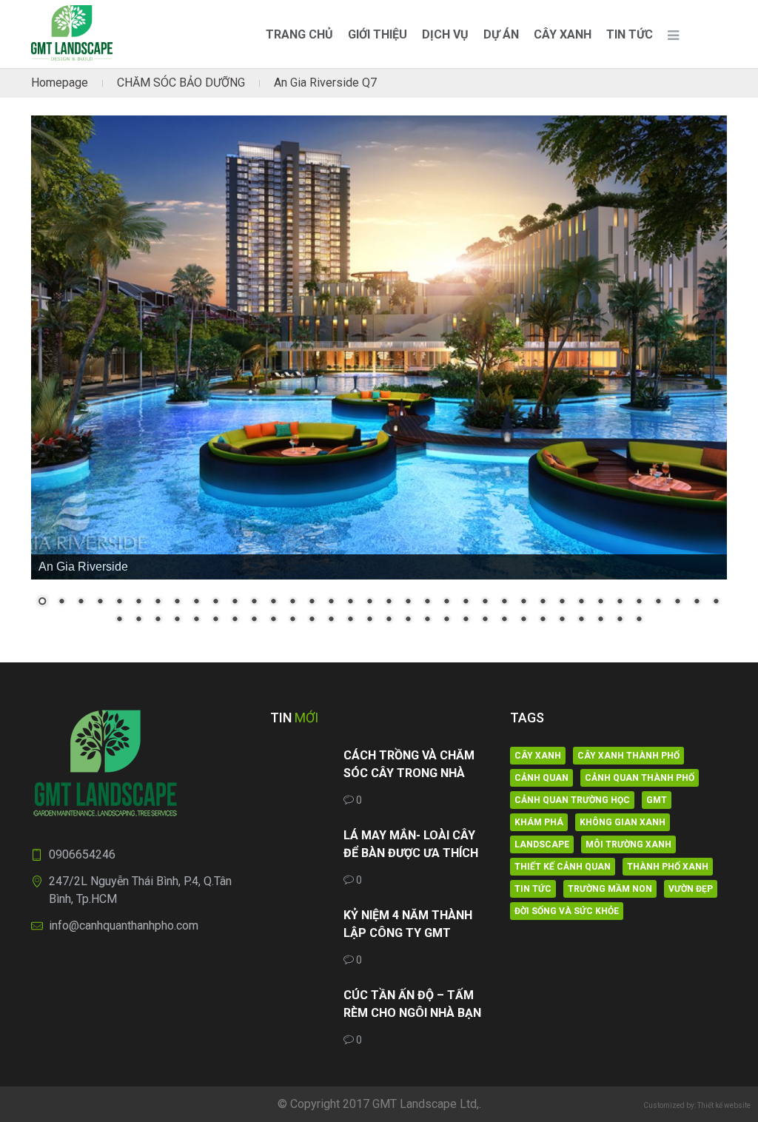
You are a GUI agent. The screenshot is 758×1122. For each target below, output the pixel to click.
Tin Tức (629, 34)
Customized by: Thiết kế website (697, 1105)
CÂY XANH (562, 34)
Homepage (59, 82)
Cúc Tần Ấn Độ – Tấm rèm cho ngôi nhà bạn (412, 1004)
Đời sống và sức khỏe (566, 911)
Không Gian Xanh (622, 822)
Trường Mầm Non (610, 889)
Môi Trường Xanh (628, 844)
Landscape (541, 844)
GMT (656, 800)
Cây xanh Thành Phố (628, 755)
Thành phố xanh (667, 866)
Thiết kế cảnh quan (562, 866)
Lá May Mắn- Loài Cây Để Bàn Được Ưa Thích (410, 844)
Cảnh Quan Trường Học (572, 800)
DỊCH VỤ (445, 34)
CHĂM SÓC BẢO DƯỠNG (181, 82)
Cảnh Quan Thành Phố (639, 778)
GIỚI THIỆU (377, 34)
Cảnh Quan (541, 778)
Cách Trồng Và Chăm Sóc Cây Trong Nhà (408, 764)
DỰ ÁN (501, 34)
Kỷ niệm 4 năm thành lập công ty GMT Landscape (407, 925)
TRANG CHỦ (299, 34)
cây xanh (537, 755)
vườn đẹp (690, 889)
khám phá (538, 822)
